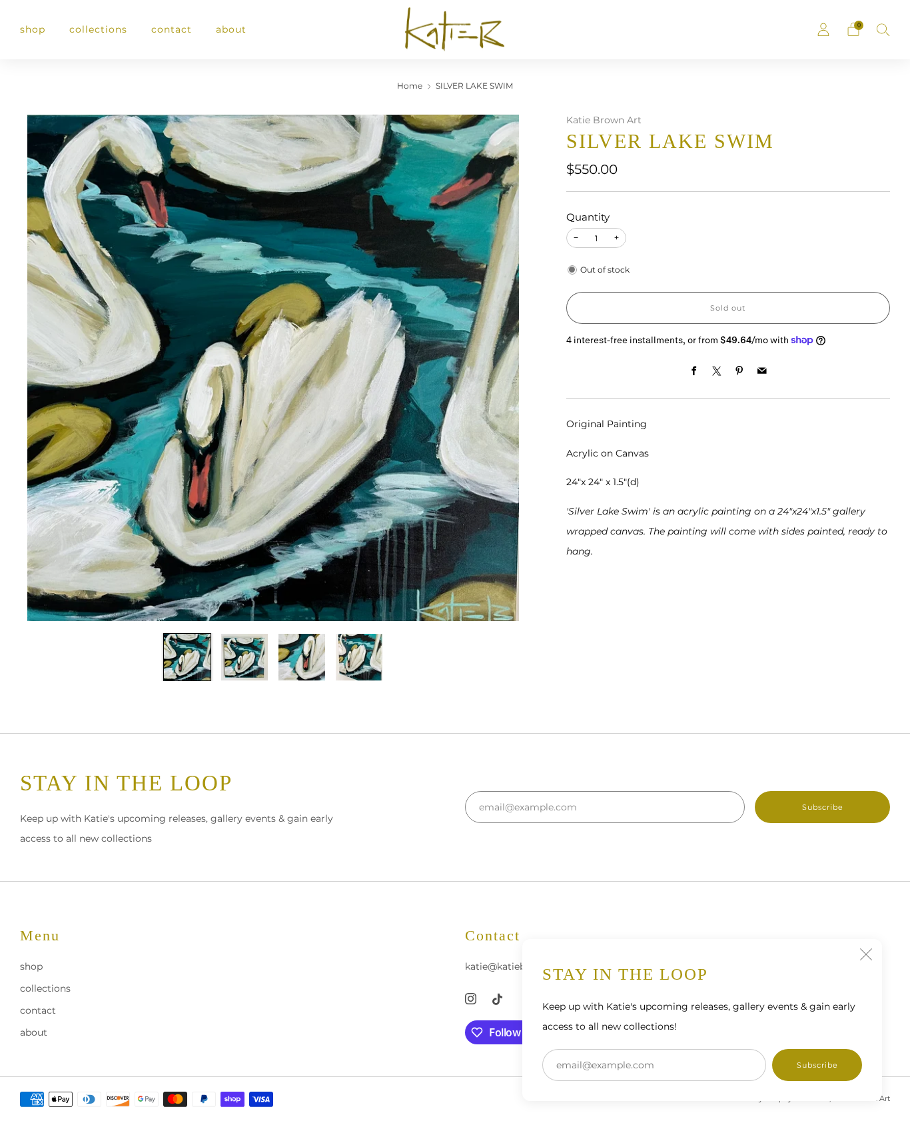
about (231, 29)
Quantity (588, 217)
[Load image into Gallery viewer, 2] (244, 657)
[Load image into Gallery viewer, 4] (359, 657)
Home (409, 86)
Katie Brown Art (604, 120)
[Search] (883, 29)
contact (171, 29)
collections (98, 29)
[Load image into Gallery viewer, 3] (302, 657)
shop (32, 29)
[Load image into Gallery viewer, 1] (187, 657)
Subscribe (817, 1065)
